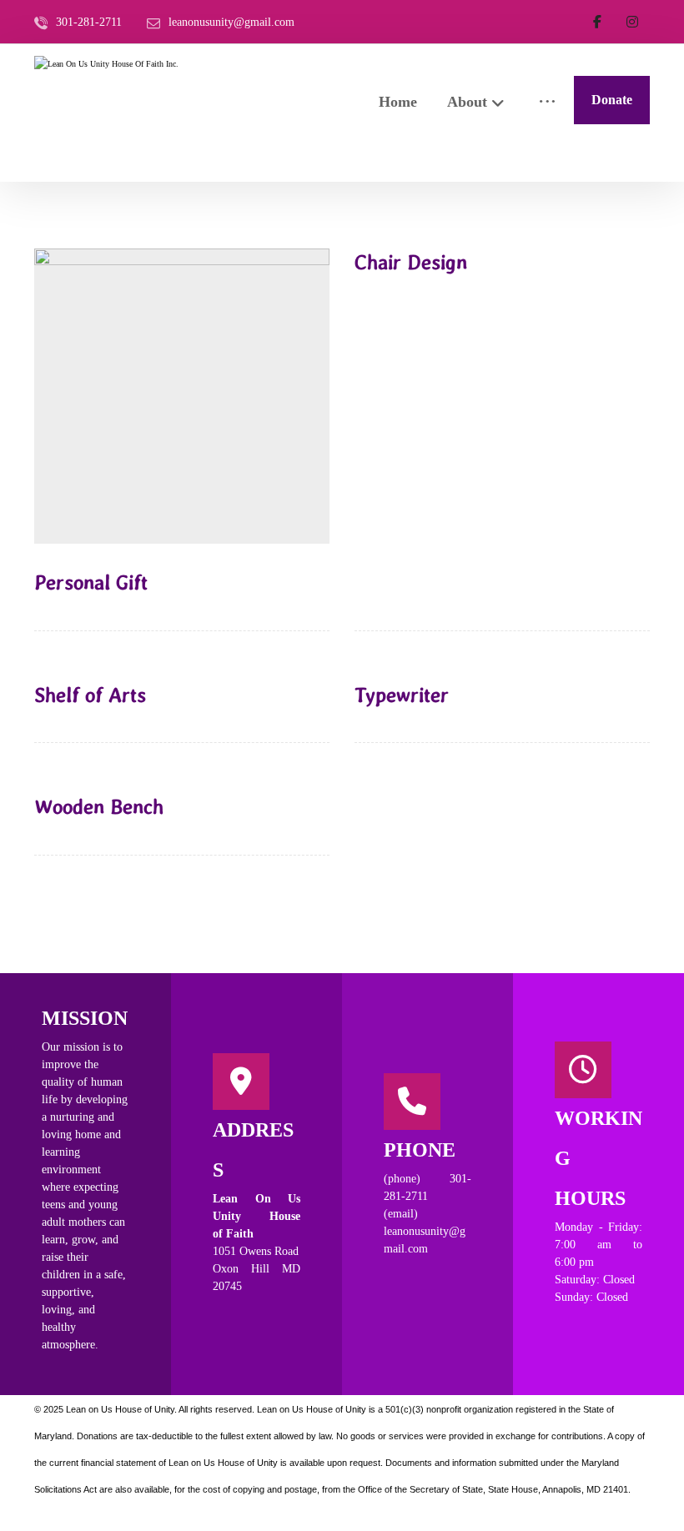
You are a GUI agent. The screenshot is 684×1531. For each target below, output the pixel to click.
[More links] (547, 101)
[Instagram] (632, 21)
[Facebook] (597, 21)
